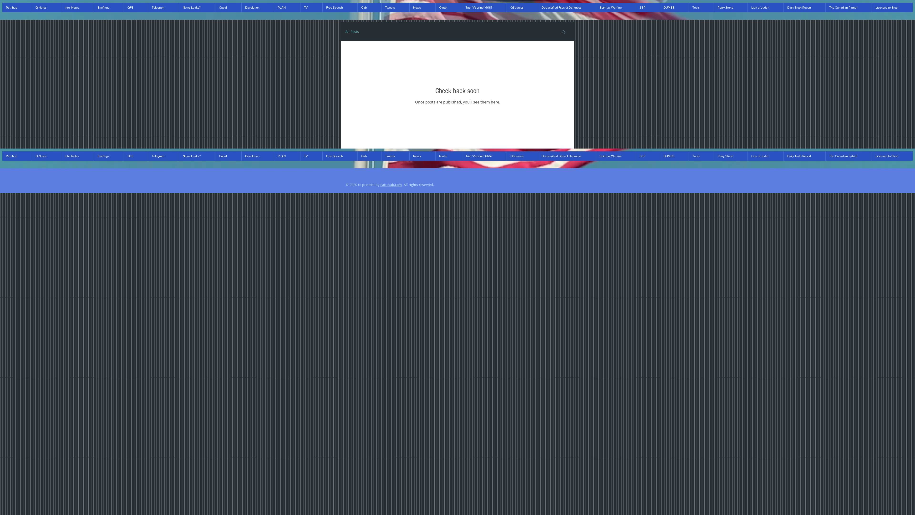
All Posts (352, 31)
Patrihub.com (391, 184)
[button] (17, 7)
